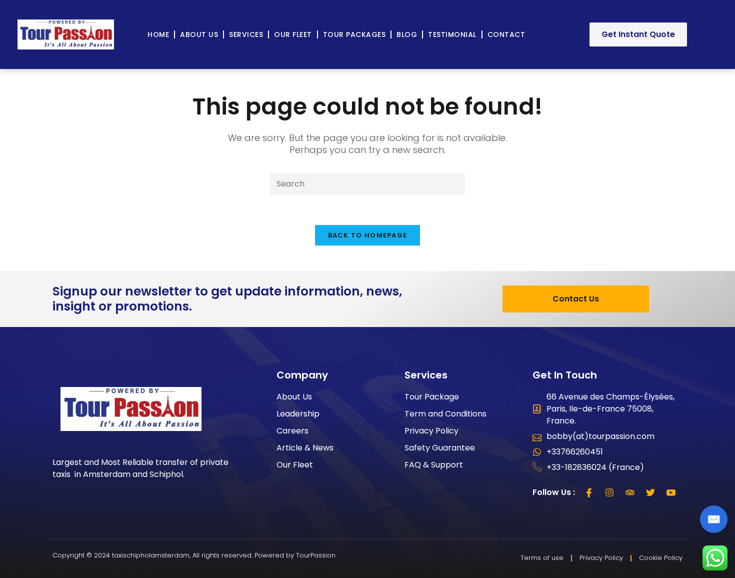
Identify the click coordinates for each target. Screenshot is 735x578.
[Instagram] (609, 493)
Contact (507, 35)
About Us (199, 35)
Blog (406, 35)
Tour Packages (354, 35)
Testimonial (452, 35)
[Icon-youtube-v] (671, 493)
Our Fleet (293, 35)
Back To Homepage (368, 235)
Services (246, 35)
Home (158, 35)
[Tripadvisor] (630, 493)
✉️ (713, 519)
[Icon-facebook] (589, 493)
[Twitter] (651, 493)
